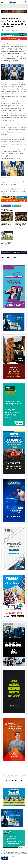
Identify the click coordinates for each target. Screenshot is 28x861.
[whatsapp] (6, 781)
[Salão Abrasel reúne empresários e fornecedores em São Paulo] (7, 216)
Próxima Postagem (21, 261)
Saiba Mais (11, 856)
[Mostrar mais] (22, 206)
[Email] (19, 206)
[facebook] (9, 781)
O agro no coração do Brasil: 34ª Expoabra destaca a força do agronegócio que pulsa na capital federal (6, 243)
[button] (2, 2)
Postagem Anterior (6, 261)
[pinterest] (22, 781)
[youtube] (15, 781)
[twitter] (12, 781)
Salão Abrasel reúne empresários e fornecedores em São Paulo (6, 224)
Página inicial (4, 16)
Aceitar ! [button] (4, 858)
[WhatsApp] (16, 206)
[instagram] (19, 781)
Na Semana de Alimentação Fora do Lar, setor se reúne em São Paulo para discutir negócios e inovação (20, 224)
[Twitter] (13, 206)
